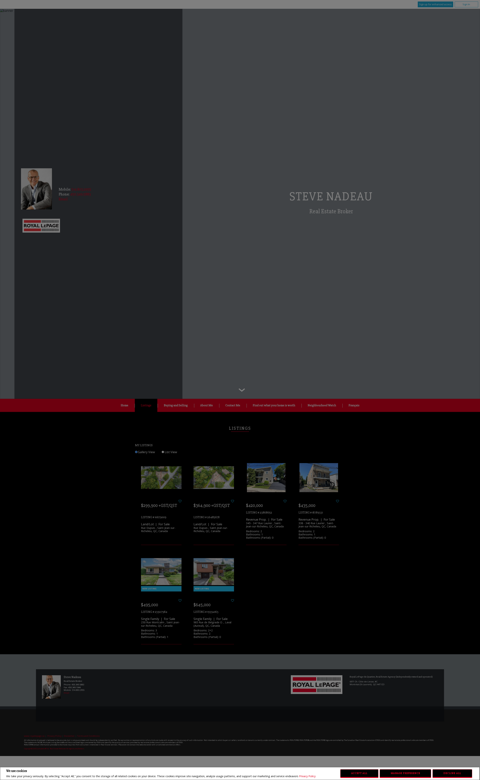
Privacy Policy (307, 776)
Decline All (452, 773)
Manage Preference (405, 773)
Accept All (359, 773)
